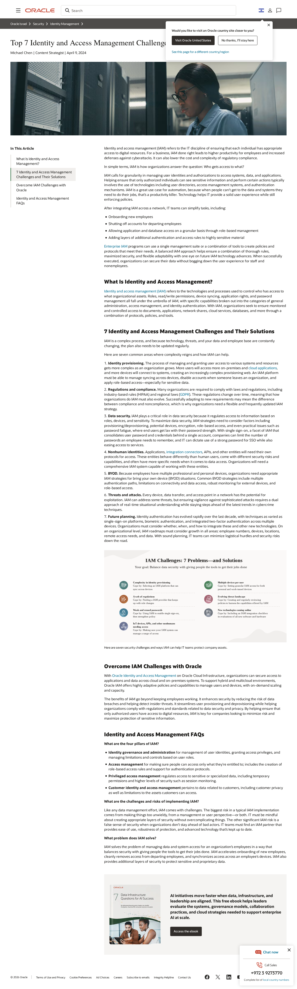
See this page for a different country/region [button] (200, 52)
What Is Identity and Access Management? (37, 161)
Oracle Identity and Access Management (144, 675)
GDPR (184, 394)
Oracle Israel (18, 24)
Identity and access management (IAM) (135, 291)
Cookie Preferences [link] (81, 977)
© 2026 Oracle (18, 977)
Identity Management (64, 24)
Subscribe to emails (138, 977)
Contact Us (184, 977)
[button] (18, 10)
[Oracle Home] (40, 10)
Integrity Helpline (164, 977)
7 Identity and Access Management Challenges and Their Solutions (44, 174)
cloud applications (263, 368)
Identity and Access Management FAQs (42, 200)
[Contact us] (278, 10)
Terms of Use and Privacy (50, 977)
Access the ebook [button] (186, 931)
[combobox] (148, 10)
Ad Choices (102, 977)
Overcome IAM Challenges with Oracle (41, 187)
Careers (118, 977)
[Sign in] (270, 10)
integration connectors (184, 451)
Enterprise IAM (115, 246)
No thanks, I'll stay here (238, 40)
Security (38, 24)
